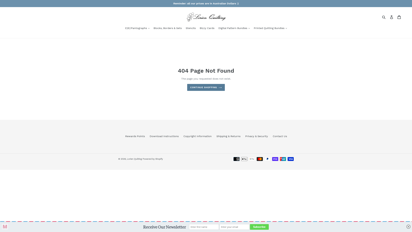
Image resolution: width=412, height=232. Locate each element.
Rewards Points (135, 136)
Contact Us (280, 136)
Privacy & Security (256, 136)
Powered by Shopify (153, 159)
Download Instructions (164, 136)
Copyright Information (197, 136)
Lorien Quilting (134, 159)
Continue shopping (203, 87)
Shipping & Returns (228, 136)
